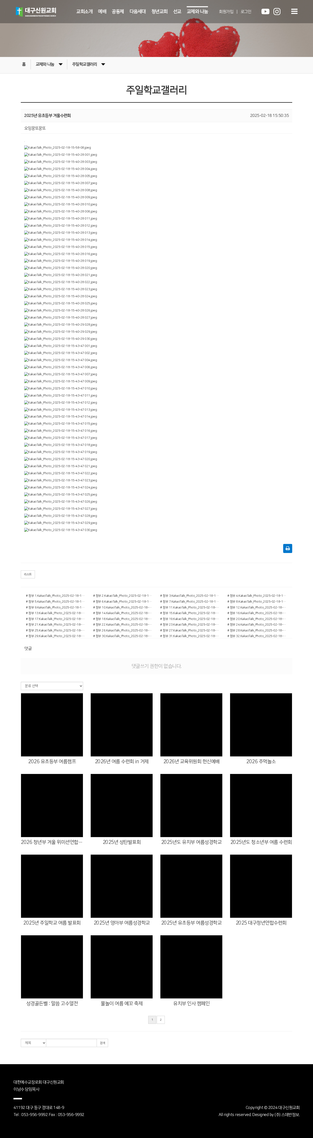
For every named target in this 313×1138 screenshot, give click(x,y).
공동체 (118, 11)
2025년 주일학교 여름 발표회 (52, 923)
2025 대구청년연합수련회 (261, 923)
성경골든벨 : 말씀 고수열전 (52, 1003)
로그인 (246, 11)
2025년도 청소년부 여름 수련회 (261, 842)
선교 (177, 11)
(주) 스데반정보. (287, 1115)
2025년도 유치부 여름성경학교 (191, 842)
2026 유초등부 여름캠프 (52, 761)
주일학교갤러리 (84, 64)
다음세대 (138, 11)
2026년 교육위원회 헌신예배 (191, 761)
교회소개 (84, 11)
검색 (102, 1043)
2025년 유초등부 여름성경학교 (191, 923)
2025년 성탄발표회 (122, 842)
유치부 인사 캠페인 (191, 1003)
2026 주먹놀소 (261, 761)
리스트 (28, 574)
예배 (102, 11)
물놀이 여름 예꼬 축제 (122, 1003)
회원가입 (226, 11)
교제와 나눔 (197, 11)
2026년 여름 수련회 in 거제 (122, 761)
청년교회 (159, 11)
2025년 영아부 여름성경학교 (122, 923)
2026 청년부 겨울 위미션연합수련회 (52, 842)
